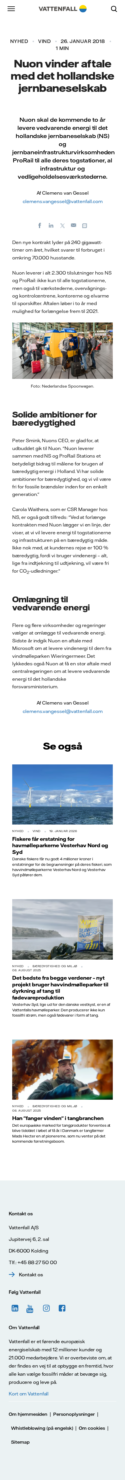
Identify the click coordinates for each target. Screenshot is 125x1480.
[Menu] (11, 9)
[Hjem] (63, 8)
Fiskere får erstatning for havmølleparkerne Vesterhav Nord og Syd (60, 845)
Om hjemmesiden (28, 1414)
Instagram (46, 1308)
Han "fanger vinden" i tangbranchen (57, 1118)
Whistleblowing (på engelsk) (42, 1428)
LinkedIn (15, 1308)
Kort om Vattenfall (29, 1394)
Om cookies (92, 1428)
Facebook (62, 1308)
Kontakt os (31, 1274)
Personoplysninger (74, 1414)
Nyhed (19, 41)
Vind (44, 41)
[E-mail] (74, 225)
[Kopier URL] (85, 225)
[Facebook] (40, 225)
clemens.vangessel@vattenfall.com (63, 201)
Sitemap (20, 1442)
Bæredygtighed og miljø (55, 966)
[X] (62, 225)
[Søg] (116, 8)
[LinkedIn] (51, 225)
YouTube (30, 1308)
